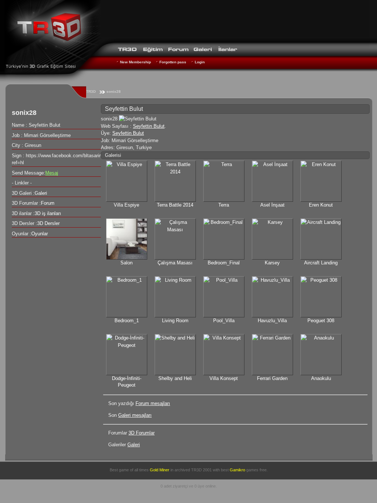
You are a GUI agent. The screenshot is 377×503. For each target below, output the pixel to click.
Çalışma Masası (175, 262)
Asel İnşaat (272, 205)
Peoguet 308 (320, 320)
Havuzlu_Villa (272, 320)
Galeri (133, 444)
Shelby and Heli (175, 378)
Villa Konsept (223, 378)
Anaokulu (321, 378)
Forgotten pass (172, 62)
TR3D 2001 (201, 470)
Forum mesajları (152, 403)
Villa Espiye (126, 205)
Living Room (175, 320)
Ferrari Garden (272, 378)
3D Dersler (48, 223)
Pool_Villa (224, 320)
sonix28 (113, 91)
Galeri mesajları (135, 415)
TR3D (91, 91)
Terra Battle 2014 (175, 205)
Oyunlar (39, 233)
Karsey (272, 262)
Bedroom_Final (224, 262)
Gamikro (237, 470)
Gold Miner (159, 470)
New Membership (135, 62)
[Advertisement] (235, 20)
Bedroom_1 (126, 320)
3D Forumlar (141, 433)
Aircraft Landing (321, 262)
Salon (126, 262)
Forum (47, 203)
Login (200, 62)
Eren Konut (321, 205)
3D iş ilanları (48, 213)
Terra (223, 205)
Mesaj (51, 173)
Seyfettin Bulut (149, 126)
